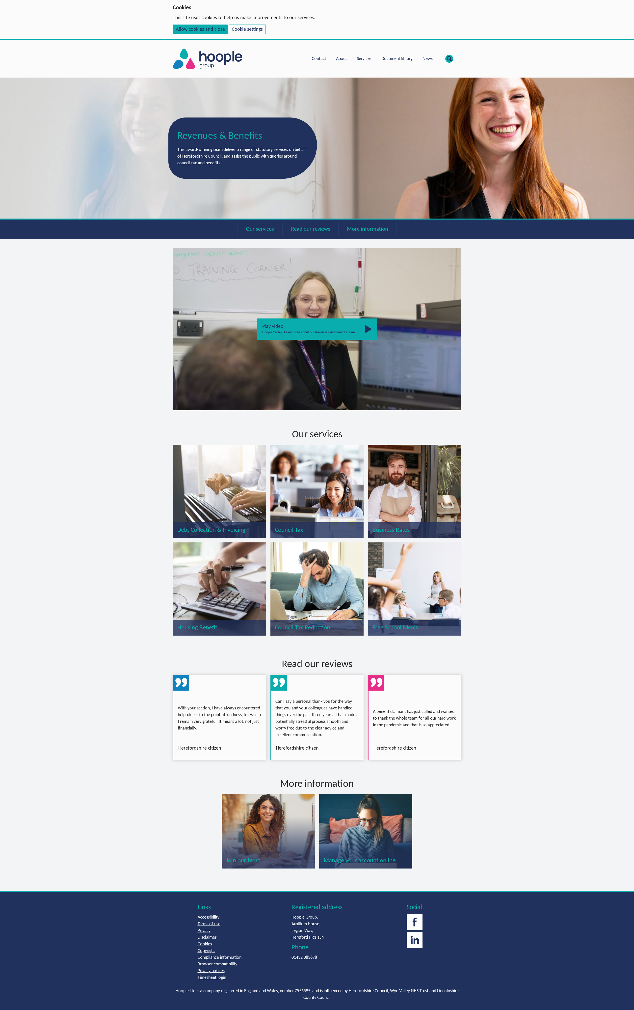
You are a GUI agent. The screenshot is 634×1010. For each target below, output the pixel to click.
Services (364, 58)
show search (449, 59)
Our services (260, 229)
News (428, 58)
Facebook (415, 922)
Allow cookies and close (200, 29)
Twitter (415, 940)
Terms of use (209, 924)
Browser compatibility (217, 964)
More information (367, 229)
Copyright (206, 951)
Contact (319, 58)
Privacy (204, 930)
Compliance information (219, 957)
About (341, 58)
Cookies (205, 944)
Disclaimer (207, 937)
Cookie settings (247, 29)
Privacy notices (211, 971)
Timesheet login (212, 977)
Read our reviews (310, 229)
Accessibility (208, 917)
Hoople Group (207, 59)
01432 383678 (304, 957)
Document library (397, 58)
